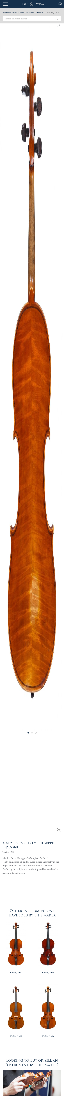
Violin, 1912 (16, 972)
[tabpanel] (32, 375)
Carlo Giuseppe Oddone (30, 12)
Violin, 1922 (16, 1036)
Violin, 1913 (48, 972)
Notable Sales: (10, 12)
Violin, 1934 (48, 1036)
